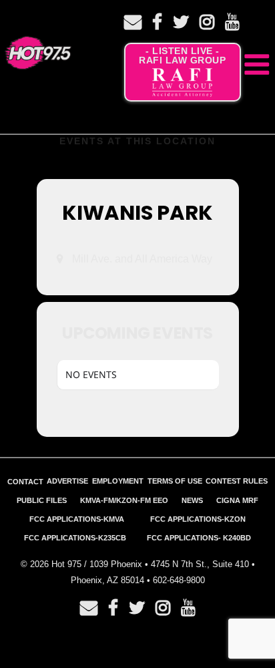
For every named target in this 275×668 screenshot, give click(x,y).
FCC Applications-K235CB (75, 538)
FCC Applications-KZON (198, 519)
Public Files (42, 500)
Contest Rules (237, 481)
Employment (118, 481)
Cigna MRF (237, 500)
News (192, 500)
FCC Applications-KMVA (76, 519)
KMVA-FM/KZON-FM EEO (124, 500)
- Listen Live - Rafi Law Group (182, 55)
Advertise (67, 481)
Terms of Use (175, 481)
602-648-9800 (179, 580)
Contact (25, 482)
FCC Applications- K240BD (199, 538)
